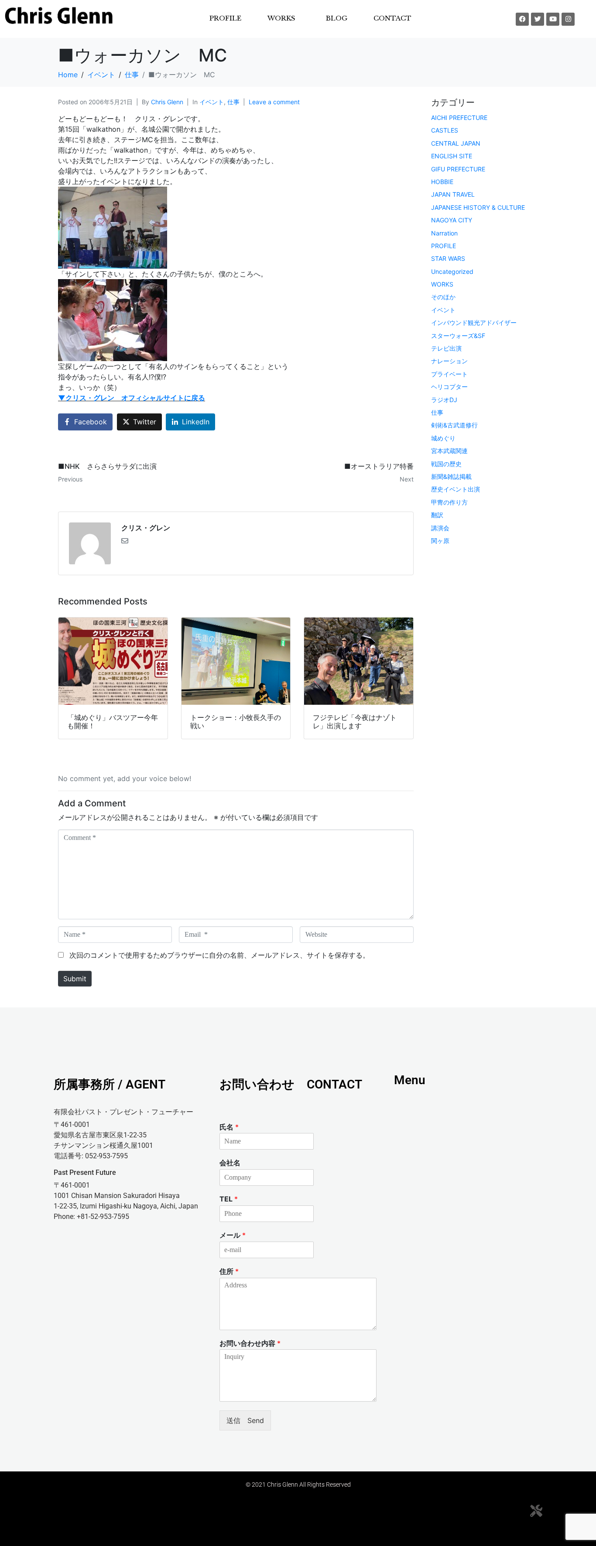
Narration (444, 233)
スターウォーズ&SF (458, 335)
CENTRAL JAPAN (455, 143)
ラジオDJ (444, 399)
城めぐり (443, 438)
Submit (74, 978)
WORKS (442, 284)
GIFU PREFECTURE (458, 169)
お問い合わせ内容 (250, 1343)
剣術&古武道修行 (454, 425)
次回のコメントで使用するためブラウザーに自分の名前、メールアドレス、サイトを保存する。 (219, 955)
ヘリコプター (449, 386)
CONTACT (392, 18)
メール (232, 1235)
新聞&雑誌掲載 (451, 476)
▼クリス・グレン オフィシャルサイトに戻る (131, 397)
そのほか (443, 296)
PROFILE (225, 18)
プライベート (449, 374)
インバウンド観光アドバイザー (474, 322)
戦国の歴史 (446, 464)
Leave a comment (274, 102)
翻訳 (437, 515)
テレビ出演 (446, 348)
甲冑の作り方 (449, 502)
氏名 (229, 1127)
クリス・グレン (145, 527)
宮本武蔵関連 (449, 450)
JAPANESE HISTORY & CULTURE (478, 207)
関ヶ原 (440, 540)
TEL (228, 1198)
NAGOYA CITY (451, 220)
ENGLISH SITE (451, 156)
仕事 (233, 102)
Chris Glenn (167, 102)
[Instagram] (568, 19)
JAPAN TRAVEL (453, 194)
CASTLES (444, 130)
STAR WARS (448, 258)
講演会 (440, 528)
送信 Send (245, 1420)
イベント (211, 102)
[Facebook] (522, 19)
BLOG (336, 18)
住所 (229, 1271)
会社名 (229, 1162)
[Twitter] (537, 19)
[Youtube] (552, 19)
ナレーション (449, 361)
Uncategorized (452, 271)
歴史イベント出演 (455, 489)
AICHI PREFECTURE (459, 117)
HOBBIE (442, 181)
